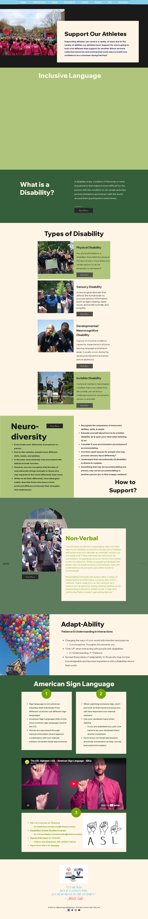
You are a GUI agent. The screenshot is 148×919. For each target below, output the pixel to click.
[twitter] (72, 910)
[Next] (142, 564)
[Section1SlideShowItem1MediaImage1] (74, 608)
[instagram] (76, 910)
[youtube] (79, 910)
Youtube (55, 845)
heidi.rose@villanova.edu (61, 826)
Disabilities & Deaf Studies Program (48, 830)
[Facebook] (69, 910)
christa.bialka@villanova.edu (66, 834)
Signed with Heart (39, 838)
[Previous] (6, 564)
